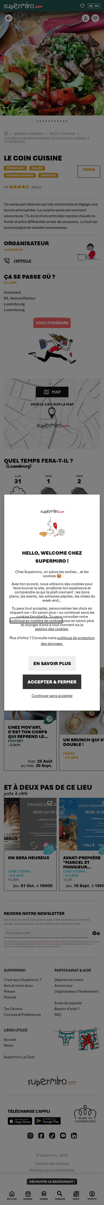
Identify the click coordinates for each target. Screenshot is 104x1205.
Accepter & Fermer (52, 682)
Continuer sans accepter (52, 695)
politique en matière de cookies (36, 620)
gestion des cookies (51, 629)
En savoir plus (52, 663)
